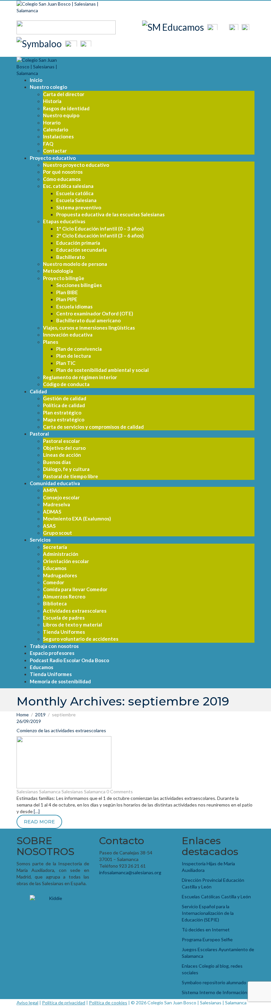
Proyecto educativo (53, 158)
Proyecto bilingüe (63, 278)
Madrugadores (60, 575)
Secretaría (55, 547)
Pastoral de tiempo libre (70, 476)
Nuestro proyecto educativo (76, 165)
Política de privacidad (63, 1002)
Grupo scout (57, 533)
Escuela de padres (64, 618)
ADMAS (52, 512)
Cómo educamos (62, 179)
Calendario (55, 129)
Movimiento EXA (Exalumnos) (77, 518)
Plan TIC (65, 363)
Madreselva (56, 504)
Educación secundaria (81, 250)
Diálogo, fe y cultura (66, 469)
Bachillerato (70, 257)
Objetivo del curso (64, 448)
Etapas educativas (64, 221)
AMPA (50, 490)
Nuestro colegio (48, 87)
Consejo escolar (61, 497)
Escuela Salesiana (76, 200)
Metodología (58, 271)
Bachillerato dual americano (88, 320)
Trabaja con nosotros (54, 646)
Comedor (53, 582)
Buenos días (57, 462)
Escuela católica (75, 193)
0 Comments (119, 791)
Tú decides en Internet (206, 929)
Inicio (36, 80)
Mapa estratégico (63, 419)
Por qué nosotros (63, 172)
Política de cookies (108, 1002)
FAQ (48, 144)
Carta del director (63, 94)
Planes (50, 342)
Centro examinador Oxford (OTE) (94, 313)
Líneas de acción (62, 455)
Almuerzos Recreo (64, 596)
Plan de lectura (73, 356)
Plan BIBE (67, 292)
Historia (52, 101)
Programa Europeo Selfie (207, 939)
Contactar (55, 151)
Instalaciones (58, 136)
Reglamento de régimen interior (80, 377)
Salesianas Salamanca (38, 791)
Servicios (40, 540)
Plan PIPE (66, 299)
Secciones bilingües (79, 285)
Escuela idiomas (74, 306)
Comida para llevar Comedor (75, 589)
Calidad (38, 391)
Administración (60, 554)
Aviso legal (27, 1002)
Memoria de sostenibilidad (60, 681)
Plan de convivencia (79, 349)
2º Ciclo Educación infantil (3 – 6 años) (100, 235)
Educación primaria (78, 243)
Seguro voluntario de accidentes (80, 639)
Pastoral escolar (61, 441)
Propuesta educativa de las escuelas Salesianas (110, 214)
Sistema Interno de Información (214, 992)
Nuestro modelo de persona (75, 264)
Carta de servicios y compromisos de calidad (93, 427)
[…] (37, 811)
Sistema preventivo (78, 207)
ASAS (49, 526)
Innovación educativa (68, 335)
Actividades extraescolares (74, 611)
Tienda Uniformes (64, 632)
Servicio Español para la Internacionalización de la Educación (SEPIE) (208, 913)
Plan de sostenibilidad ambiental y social (102, 370)
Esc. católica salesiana (68, 186)
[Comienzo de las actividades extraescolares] (64, 762)
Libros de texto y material (72, 625)
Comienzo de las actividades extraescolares (61, 730)
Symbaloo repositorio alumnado (214, 982)
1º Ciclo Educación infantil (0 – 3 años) (100, 229)
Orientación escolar (66, 561)
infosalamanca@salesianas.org (130, 872)
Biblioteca (55, 603)
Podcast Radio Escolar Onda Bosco (69, 660)
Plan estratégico (62, 412)
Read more (39, 822)
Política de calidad (64, 405)
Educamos (54, 568)
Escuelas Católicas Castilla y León (216, 896)
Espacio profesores (52, 653)
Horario (51, 123)
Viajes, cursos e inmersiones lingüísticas (89, 328)
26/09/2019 (29, 721)
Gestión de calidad (64, 398)
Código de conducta (66, 384)
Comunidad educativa (55, 483)
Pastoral (39, 434)
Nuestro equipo (61, 115)
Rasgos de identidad (66, 108)
